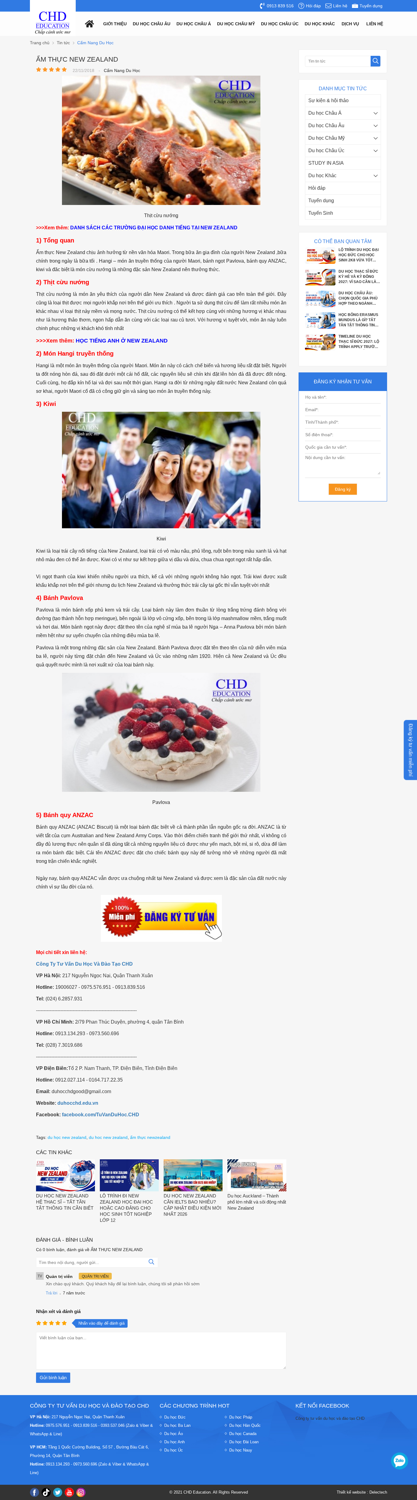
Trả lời (51, 1293)
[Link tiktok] (46, 1492)
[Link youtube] (69, 1492)
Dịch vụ (350, 23)
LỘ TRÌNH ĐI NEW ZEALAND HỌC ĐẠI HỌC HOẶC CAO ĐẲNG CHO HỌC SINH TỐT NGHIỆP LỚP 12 (126, 1208)
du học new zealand (67, 1137)
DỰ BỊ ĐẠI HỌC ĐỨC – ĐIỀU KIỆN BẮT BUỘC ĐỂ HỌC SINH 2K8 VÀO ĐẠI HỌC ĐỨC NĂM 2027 (359, 341)
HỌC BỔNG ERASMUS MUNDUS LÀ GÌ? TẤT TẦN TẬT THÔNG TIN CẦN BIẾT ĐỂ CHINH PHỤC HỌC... (358, 298)
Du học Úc (173, 1450)
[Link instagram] (80, 1492)
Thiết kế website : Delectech (362, 1492)
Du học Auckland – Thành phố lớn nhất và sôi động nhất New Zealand (256, 1202)
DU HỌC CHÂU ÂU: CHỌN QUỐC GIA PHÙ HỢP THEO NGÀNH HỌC (358, 276)
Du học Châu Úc (326, 150)
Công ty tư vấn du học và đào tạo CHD (330, 1418)
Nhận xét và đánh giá (58, 1311)
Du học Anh (174, 1442)
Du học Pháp (240, 1417)
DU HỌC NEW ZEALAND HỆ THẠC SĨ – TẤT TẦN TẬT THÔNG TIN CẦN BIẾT (64, 1202)
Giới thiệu (115, 23)
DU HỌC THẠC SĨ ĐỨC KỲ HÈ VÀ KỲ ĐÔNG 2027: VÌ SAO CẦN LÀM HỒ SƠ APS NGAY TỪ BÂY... (359, 255)
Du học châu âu (151, 23)
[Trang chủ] (88, 23)
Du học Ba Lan (177, 1425)
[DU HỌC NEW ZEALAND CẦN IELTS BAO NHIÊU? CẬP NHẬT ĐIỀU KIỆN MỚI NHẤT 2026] (193, 1176)
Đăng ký (343, 489)
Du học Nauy (240, 1450)
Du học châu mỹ (236, 23)
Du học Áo (173, 1433)
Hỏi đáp (316, 188)
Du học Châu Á (325, 113)
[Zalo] (399, 1460)
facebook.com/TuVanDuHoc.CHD (100, 1114)
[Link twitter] (57, 1492)
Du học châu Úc (280, 23)
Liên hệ (374, 23)
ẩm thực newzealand (150, 1137)
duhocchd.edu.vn (77, 1103)
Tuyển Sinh (320, 213)
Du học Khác (322, 175)
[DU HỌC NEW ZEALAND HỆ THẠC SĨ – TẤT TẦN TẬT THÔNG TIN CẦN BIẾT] (65, 1176)
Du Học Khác (320, 23)
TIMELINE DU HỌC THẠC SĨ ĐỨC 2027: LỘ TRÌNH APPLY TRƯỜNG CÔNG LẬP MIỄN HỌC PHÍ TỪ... (359, 320)
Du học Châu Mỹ (326, 138)
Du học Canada (242, 1433)
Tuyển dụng (321, 200)
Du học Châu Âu (326, 125)
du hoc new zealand (108, 1137)
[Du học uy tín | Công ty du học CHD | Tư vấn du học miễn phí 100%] (53, 23)
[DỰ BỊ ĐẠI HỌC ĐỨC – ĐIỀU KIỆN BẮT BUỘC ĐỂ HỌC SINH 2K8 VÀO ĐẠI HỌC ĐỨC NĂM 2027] (320, 348)
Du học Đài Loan (244, 1442)
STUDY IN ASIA (326, 163)
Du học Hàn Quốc (245, 1425)
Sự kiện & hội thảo (328, 100)
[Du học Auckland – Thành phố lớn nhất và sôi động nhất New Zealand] (256, 1176)
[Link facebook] (34, 1492)
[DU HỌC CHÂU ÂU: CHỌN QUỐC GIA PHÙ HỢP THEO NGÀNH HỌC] (320, 283)
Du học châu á (193, 23)
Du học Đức (175, 1417)
